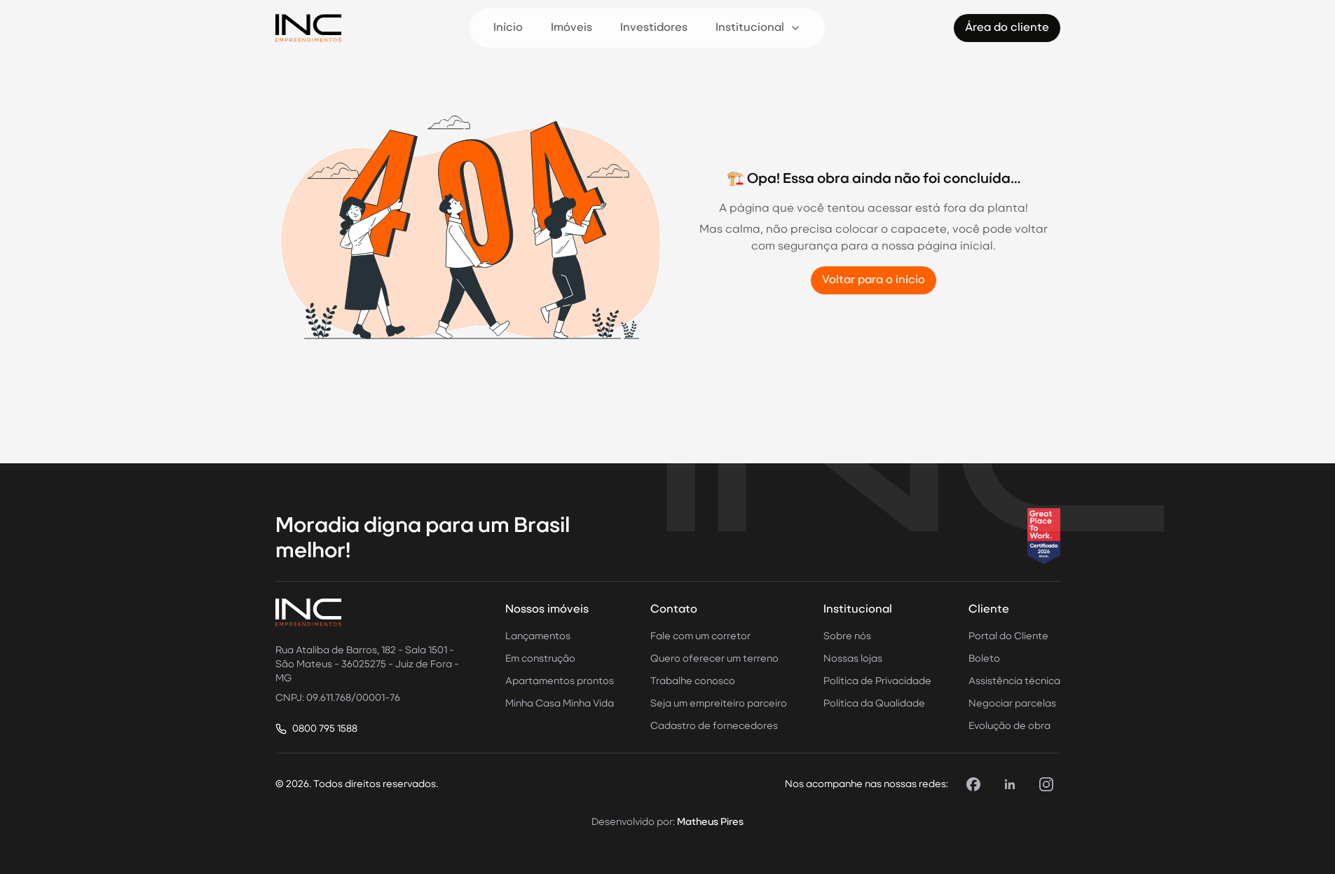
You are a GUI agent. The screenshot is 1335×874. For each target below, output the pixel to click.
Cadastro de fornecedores (714, 726)
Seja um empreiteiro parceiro (718, 704)
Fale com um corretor (700, 636)
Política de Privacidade (877, 681)
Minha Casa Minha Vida (559, 704)
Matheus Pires (710, 822)
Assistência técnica (1014, 681)
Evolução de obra (1009, 726)
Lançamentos (537, 636)
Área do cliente (1007, 28)
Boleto (984, 659)
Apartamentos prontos (559, 681)
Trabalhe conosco (692, 681)
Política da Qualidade (874, 704)
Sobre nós (847, 636)
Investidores (653, 28)
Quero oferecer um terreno (714, 659)
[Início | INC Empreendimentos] (308, 28)
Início (508, 28)
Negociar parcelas (1012, 704)
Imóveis (571, 28)
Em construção (540, 659)
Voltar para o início (873, 280)
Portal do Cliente (1008, 636)
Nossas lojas (852, 659)
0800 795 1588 (324, 729)
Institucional (750, 28)
